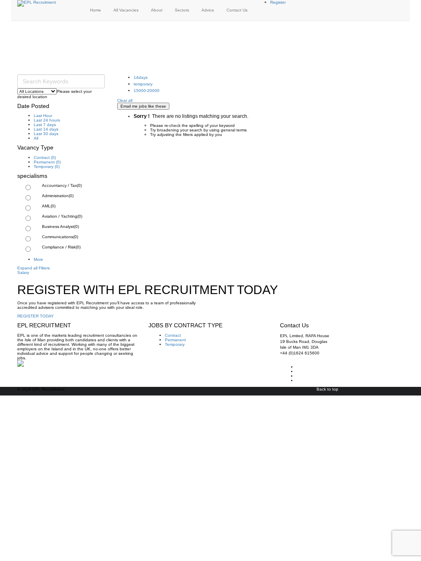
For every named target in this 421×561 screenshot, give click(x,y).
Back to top (327, 389)
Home (95, 10)
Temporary (47, 166)
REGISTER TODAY (35, 316)
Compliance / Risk (61, 247)
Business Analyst (60, 226)
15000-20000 (147, 90)
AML (49, 206)
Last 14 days (46, 129)
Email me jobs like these (143, 106)
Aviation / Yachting (62, 216)
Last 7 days (45, 124)
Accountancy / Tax (62, 185)
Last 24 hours (47, 120)
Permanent (47, 162)
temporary (143, 84)
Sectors (182, 10)
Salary (23, 272)
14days (141, 77)
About (156, 10)
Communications (60, 237)
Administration (58, 195)
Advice (207, 10)
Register (278, 2)
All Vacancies (126, 10)
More (38, 259)
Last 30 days (46, 133)
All (36, 138)
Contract (45, 157)
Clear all (124, 100)
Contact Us (237, 10)
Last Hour (43, 115)
